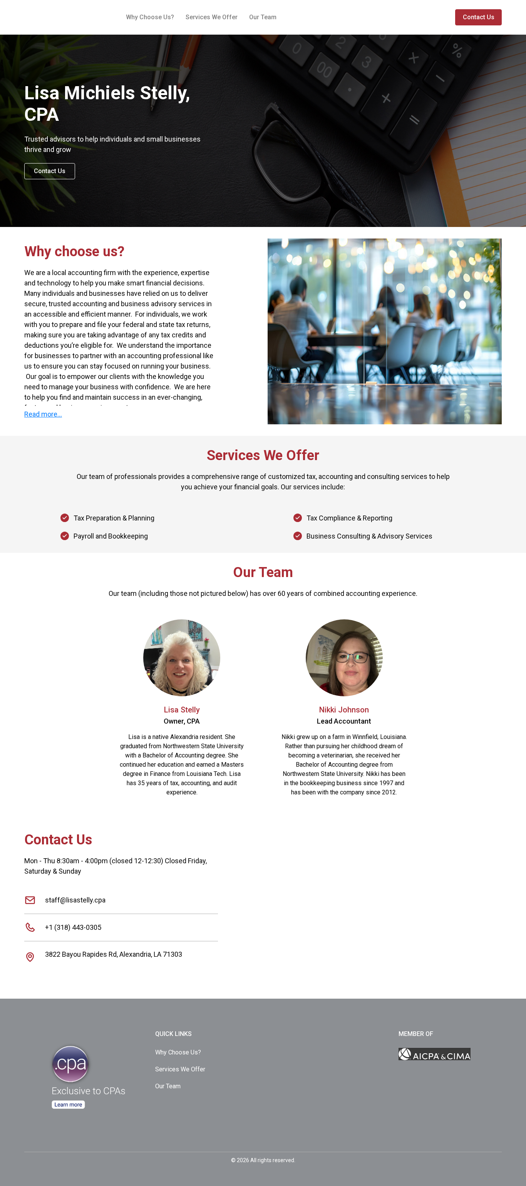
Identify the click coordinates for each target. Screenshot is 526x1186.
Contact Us (478, 17)
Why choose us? (150, 17)
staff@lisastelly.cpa (75, 900)
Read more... (43, 414)
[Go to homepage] (90, 1034)
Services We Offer (212, 17)
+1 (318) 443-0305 (73, 927)
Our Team (262, 17)
